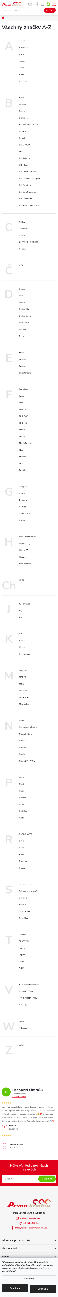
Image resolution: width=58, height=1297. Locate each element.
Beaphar (22, 104)
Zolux (21, 1045)
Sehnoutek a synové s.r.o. (30, 891)
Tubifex (22, 968)
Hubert (22, 557)
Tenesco (22, 934)
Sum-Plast (23, 918)
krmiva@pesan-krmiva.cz (31, 1218)
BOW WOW (24, 145)
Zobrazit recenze (19, 1097)
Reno (21, 854)
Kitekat (22, 647)
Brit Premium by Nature (29, 205)
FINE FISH (23, 423)
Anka (21, 54)
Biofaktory (23, 118)
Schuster (23, 898)
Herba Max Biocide (27, 536)
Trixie (21, 961)
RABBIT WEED (26, 834)
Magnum (23, 670)
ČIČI (21, 265)
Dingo (21, 336)
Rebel (21, 847)
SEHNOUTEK (25, 884)
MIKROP (23, 690)
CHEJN (22, 580)
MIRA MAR (24, 697)
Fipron (22, 429)
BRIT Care (23, 165)
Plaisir (21, 784)
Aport (21, 67)
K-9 (20, 633)
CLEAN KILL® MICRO (29, 242)
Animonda (23, 47)
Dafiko (22, 289)
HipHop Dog (24, 543)
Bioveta (22, 131)
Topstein (23, 954)
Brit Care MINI (25, 185)
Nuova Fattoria (25, 734)
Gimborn (23, 500)
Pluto (21, 791)
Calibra (22, 222)
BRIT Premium (25, 198)
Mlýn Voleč (24, 704)
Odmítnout (15, 1288)
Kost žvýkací (24, 654)
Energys (22, 366)
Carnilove (23, 228)
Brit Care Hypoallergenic (29, 178)
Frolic (21, 463)
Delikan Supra (25, 316)
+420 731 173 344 (31, 1223)
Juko (21, 617)
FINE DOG (23, 416)
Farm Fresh (24, 389)
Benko (22, 111)
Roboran (23, 861)
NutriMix (23, 747)
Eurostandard (25, 373)
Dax (21, 295)
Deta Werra (24, 322)
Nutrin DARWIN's (27, 761)
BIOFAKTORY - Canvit (29, 124)
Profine (22, 818)
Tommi (22, 948)
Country (22, 249)
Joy (20, 610)
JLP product (24, 604)
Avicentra (23, 81)
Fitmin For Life (25, 443)
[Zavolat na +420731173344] (37, 4)
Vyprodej (23, 1005)
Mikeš (21, 684)
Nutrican (23, 740)
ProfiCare (23, 811)
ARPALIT (23, 74)
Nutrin (22, 754)
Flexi (21, 450)
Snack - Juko (24, 911)
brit (20, 151)
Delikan (22, 302)
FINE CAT (23, 409)
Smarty (22, 904)
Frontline (23, 470)
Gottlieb (22, 506)
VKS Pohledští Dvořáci (29, 984)
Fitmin (22, 436)
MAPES (22, 677)
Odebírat (47, 1179)
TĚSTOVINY (24, 941)
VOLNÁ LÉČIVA (26, 991)
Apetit (21, 61)
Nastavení (29, 1278)
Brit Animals (24, 158)
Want (21, 1021)
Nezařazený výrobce (28, 727)
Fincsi (21, 396)
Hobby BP (23, 550)
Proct (21, 804)
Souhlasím (43, 1288)
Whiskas (23, 1028)
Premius (22, 797)
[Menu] (54, 3)
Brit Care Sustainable (28, 192)
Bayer (21, 97)
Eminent (22, 359)
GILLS (22, 493)
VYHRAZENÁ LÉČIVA (28, 998)
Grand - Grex (25, 513)
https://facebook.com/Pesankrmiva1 (31, 1228)
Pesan (21, 777)
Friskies (22, 456)
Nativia (22, 720)
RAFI (21, 841)
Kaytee (22, 640)
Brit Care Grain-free (27, 171)
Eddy (21, 352)
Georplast (23, 486)
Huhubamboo (25, 563)
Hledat (49, 10)
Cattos (22, 235)
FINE (21, 402)
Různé (22, 868)
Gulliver (22, 520)
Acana (22, 40)
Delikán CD (24, 309)
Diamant (22, 329)
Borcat (22, 138)
